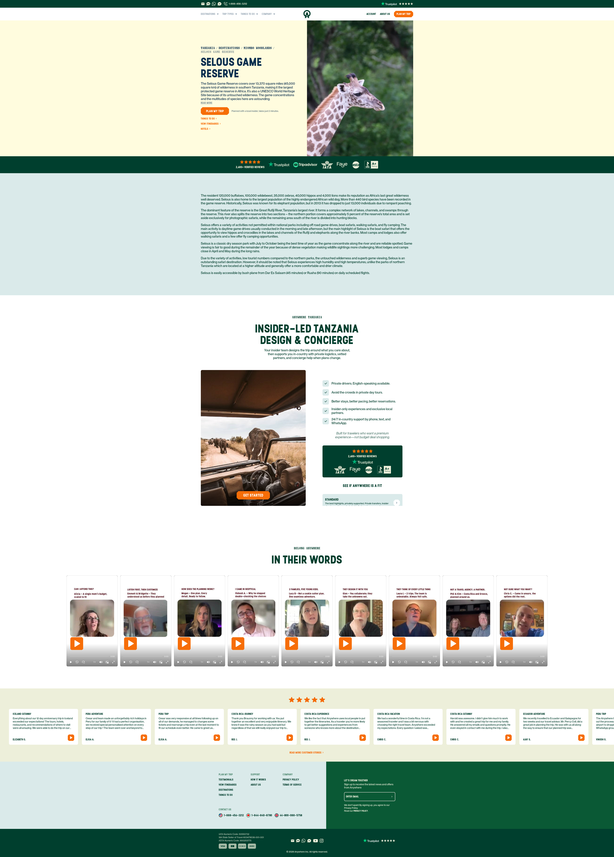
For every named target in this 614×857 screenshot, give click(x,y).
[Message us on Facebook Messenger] (219, 4)
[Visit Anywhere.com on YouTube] (315, 840)
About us (385, 13)
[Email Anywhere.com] (203, 4)
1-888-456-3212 (238, 3)
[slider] (69, 656)
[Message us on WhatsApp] (214, 4)
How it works (258, 779)
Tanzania (208, 48)
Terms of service (292, 784)
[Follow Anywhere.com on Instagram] (321, 841)
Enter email (352, 796)
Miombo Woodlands (258, 48)
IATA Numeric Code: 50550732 (234, 834)
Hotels (204, 129)
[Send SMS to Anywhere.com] (208, 4)
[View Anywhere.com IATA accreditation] (327, 165)
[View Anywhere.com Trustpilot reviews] (397, 4)
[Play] (76, 643)
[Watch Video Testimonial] (71, 737)
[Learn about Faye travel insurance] (342, 164)
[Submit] (392, 796)
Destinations (229, 48)
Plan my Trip (404, 13)
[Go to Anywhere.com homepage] (307, 14)
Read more (206, 103)
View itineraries (210, 124)
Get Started (253, 495)
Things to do (208, 118)
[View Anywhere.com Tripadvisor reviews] (305, 164)
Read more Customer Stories (306, 752)
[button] (71, 662)
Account (371, 13)
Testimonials (226, 779)
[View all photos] (360, 88)
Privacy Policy (361, 811)
